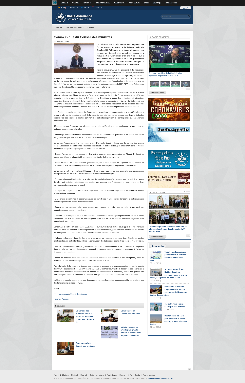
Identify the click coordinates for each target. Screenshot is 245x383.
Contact (90, 28)
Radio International (102, 3)
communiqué (64, 294)
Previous (187, 89)
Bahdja (137, 375)
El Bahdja (157, 3)
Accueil (55, 3)
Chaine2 (74, 375)
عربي (185, 7)
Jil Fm (146, 3)
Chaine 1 (64, 3)
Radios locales (171, 3)
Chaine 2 (75, 3)
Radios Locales (149, 375)
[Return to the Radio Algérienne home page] (74, 13)
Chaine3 (83, 375)
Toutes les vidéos (157, 93)
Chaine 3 (87, 3)
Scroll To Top (189, 369)
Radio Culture (134, 3)
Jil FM (130, 375)
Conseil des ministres (78, 294)
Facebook (74, 7)
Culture (122, 375)
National (57, 299)
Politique (65, 299)
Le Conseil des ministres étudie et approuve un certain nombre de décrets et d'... (85, 316)
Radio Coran (119, 3)
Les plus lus (158, 246)
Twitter (86, 7)
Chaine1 (65, 375)
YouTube (98, 7)
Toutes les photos (157, 237)
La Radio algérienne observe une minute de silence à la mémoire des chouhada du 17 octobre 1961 (168, 229)
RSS (63, 7)
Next (189, 89)
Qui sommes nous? (75, 28)
